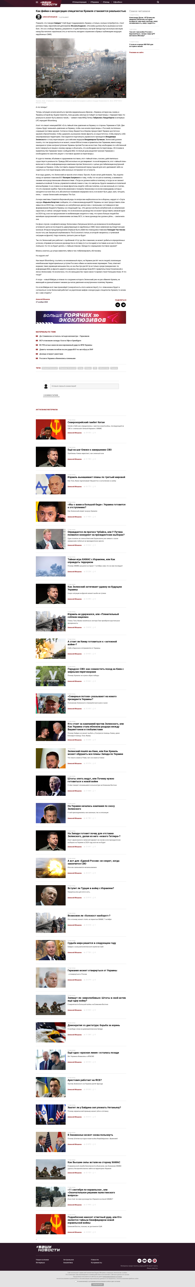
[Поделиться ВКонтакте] (117, 304)
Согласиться (97, 1284)
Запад (80, 368)
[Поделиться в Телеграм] (123, 304)
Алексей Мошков (75, 433)
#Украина (94, 2)
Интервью (40, 1262)
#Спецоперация (79, 2)
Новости (95, 1259)
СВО (95, 368)
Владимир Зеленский (68, 368)
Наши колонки (42, 1259)
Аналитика (68, 1262)
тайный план (104, 368)
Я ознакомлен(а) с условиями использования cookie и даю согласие (98, 1281)
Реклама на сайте (136, 52)
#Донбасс (117, 2)
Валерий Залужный (49, 368)
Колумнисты (96, 1262)
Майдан (88, 368)
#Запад (106, 2)
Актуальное (68, 1259)
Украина (114, 368)
